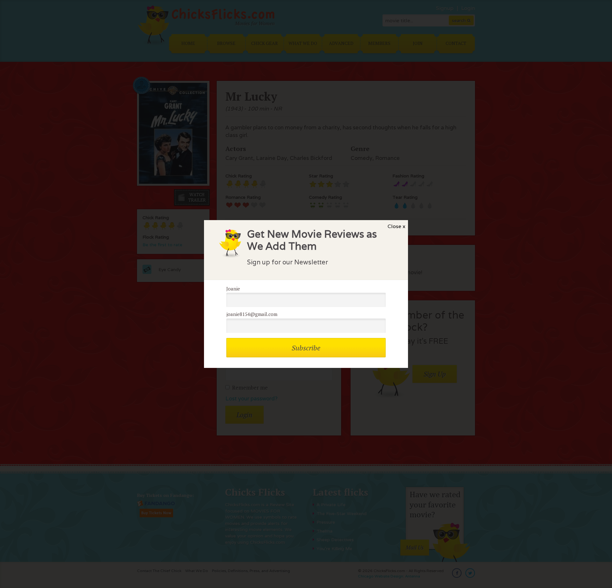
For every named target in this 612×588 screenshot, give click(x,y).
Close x (396, 226)
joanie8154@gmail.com (251, 314)
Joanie (233, 288)
